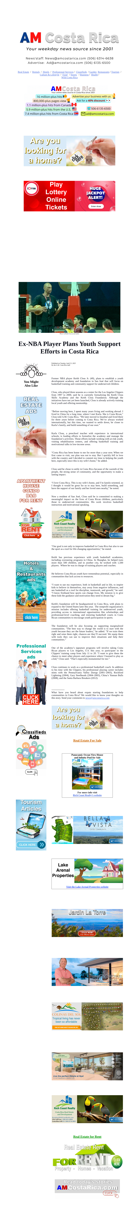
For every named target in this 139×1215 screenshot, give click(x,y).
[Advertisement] (69, 247)
